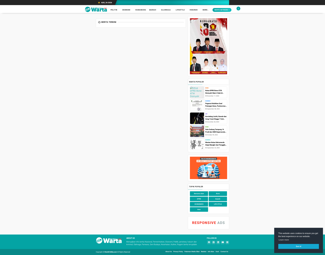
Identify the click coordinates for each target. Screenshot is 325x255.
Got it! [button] (298, 246)
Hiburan (194, 10)
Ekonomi (126, 10)
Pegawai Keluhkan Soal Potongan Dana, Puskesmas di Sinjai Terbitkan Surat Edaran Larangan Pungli (215, 105)
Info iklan (211, 251)
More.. (206, 10)
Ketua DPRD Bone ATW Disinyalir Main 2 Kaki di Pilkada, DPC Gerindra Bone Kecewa (215, 92)
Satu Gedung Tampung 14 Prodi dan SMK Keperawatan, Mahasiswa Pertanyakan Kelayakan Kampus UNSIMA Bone (215, 130)
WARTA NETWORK (221, 10)
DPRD (199, 199)
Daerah (152, 10)
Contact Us (224, 251)
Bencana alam (199, 193)
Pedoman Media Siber (192, 251)
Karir (217, 251)
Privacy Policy (178, 251)
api (206, 114)
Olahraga (166, 10)
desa (199, 209)
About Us (168, 251)
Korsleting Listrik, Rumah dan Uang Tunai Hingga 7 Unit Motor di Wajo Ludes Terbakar (216, 117)
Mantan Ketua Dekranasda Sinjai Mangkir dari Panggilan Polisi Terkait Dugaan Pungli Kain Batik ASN (215, 143)
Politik (114, 10)
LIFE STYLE (218, 204)
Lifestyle (180, 10)
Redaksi (203, 251)
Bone (207, 88)
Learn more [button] (284, 240)
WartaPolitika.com (110, 252)
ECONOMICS (199, 204)
